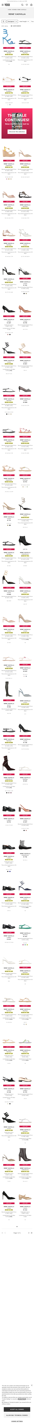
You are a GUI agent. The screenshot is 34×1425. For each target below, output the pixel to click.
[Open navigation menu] (3, 5)
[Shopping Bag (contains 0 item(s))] (31, 5)
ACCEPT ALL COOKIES (17, 1409)
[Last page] (31, 1233)
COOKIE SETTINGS (17, 1421)
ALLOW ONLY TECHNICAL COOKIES (17, 1415)
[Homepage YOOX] (7, 4)
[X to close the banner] (31, 1385)
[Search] (22, 5)
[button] (17, 1226)
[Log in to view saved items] (27, 5)
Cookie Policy (21, 1399)
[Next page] (29, 1233)
